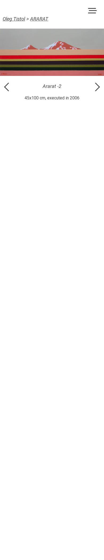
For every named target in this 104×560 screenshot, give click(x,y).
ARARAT (39, 19)
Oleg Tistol (14, 19)
